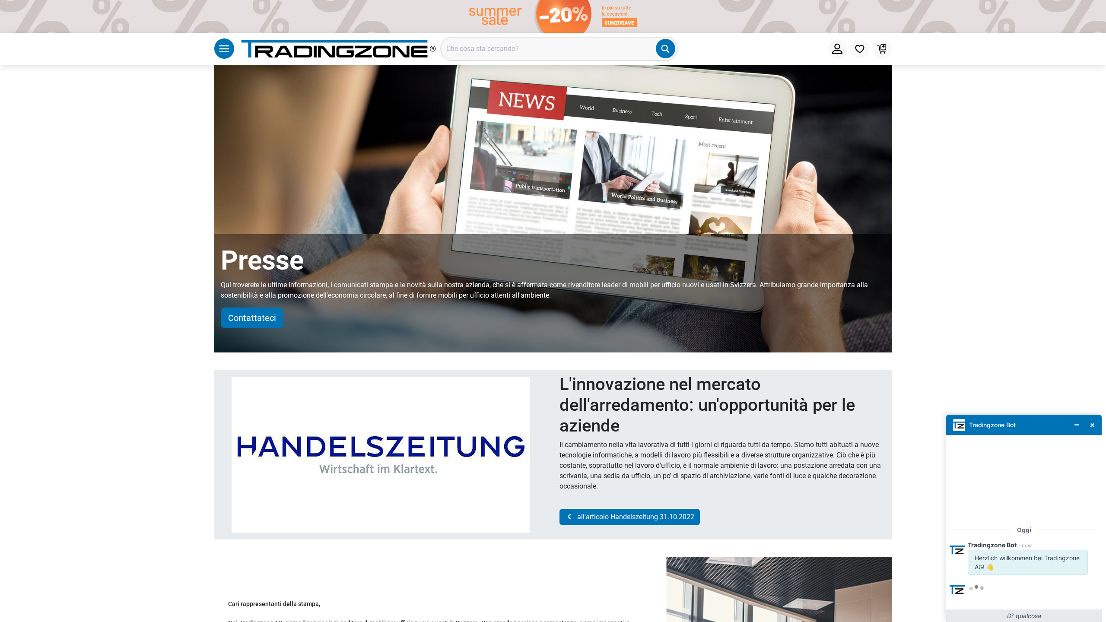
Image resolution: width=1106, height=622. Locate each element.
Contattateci (252, 318)
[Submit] (665, 48)
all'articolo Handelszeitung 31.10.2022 (634, 517)
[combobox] (559, 49)
